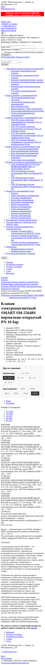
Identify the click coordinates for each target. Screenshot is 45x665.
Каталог (5, 64)
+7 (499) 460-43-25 (9, 652)
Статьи (9, 269)
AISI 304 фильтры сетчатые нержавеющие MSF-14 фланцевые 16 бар (27, 180)
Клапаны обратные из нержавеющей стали (24, 118)
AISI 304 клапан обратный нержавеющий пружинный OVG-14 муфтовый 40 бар (26, 122)
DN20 (32, 389)
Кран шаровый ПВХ (20, 106)
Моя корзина (8, 9)
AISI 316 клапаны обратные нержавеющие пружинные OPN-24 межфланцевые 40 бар (26, 142)
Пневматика (11, 247)
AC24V (9, 416)
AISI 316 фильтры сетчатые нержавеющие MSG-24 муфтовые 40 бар (26, 173)
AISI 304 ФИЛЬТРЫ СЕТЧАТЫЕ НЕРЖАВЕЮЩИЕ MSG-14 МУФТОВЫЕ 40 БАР (25, 166)
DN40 (25, 393)
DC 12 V (32, 378)
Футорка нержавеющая (21, 216)
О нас (8, 271)
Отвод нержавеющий (20, 209)
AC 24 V (21, 378)
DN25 (7, 393)
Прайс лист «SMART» (6, 23)
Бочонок (14, 193)
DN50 (35, 393)
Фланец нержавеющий (20, 213)
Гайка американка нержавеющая (25, 196)
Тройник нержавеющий (21, 211)
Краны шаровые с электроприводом (21, 95)
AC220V (9, 412)
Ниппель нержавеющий (21, 207)
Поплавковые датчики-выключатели (21, 220)
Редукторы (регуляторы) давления (20, 253)
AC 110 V (25, 373)
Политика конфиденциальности (15, 663)
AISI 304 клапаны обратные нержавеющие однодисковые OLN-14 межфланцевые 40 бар (27, 135)
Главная (9, 262)
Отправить (6, 55)
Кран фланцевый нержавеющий (24, 153)
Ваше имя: (6, 47)
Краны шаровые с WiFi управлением (26, 109)
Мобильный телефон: (10, 49)
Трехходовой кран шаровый (23, 160)
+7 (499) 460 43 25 (8, 26)
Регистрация (6, 658)
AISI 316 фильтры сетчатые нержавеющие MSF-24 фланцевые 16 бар (27, 186)
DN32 (16, 393)
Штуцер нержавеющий (21, 218)
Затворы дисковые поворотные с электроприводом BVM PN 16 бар (25, 243)
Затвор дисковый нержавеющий (24, 149)
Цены (8, 401)
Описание (10, 403)
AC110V (9, 414)
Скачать (13, 24)
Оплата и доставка (14, 267)
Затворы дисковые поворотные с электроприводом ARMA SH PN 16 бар (26, 238)
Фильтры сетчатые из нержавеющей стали (24, 162)
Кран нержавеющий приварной (24, 151)
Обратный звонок (8, 30)
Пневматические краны (21, 251)
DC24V (9, 418)
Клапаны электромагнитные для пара (27, 80)
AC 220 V (8, 378)
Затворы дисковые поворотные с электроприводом (20, 228)
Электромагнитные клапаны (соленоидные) (25, 69)
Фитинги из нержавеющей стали (20, 191)
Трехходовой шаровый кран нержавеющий (23, 114)
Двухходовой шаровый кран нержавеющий (23, 103)
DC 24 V (8, 382)
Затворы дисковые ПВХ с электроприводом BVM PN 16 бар (25, 232)
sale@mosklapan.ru (8, 28)
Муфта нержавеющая (20, 204)
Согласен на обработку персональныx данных (23, 52)
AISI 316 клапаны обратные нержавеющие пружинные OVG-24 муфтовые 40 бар (26, 129)
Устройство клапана (14, 264)
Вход (3, 6)
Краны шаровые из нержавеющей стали (23, 147)
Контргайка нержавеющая (22, 200)
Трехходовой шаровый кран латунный (27, 111)
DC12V (9, 420)
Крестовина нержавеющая (22, 202)
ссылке (33, 628)
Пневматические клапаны (22, 249)
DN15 (23, 389)
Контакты (10, 273)
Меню (4, 258)
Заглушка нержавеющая (21, 198)
